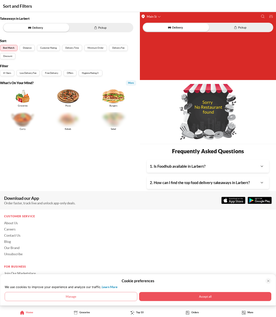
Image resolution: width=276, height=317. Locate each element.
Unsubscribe (13, 254)
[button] (263, 16)
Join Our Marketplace (20, 273)
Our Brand (12, 248)
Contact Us (12, 235)
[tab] (27, 312)
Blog (7, 242)
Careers (10, 229)
